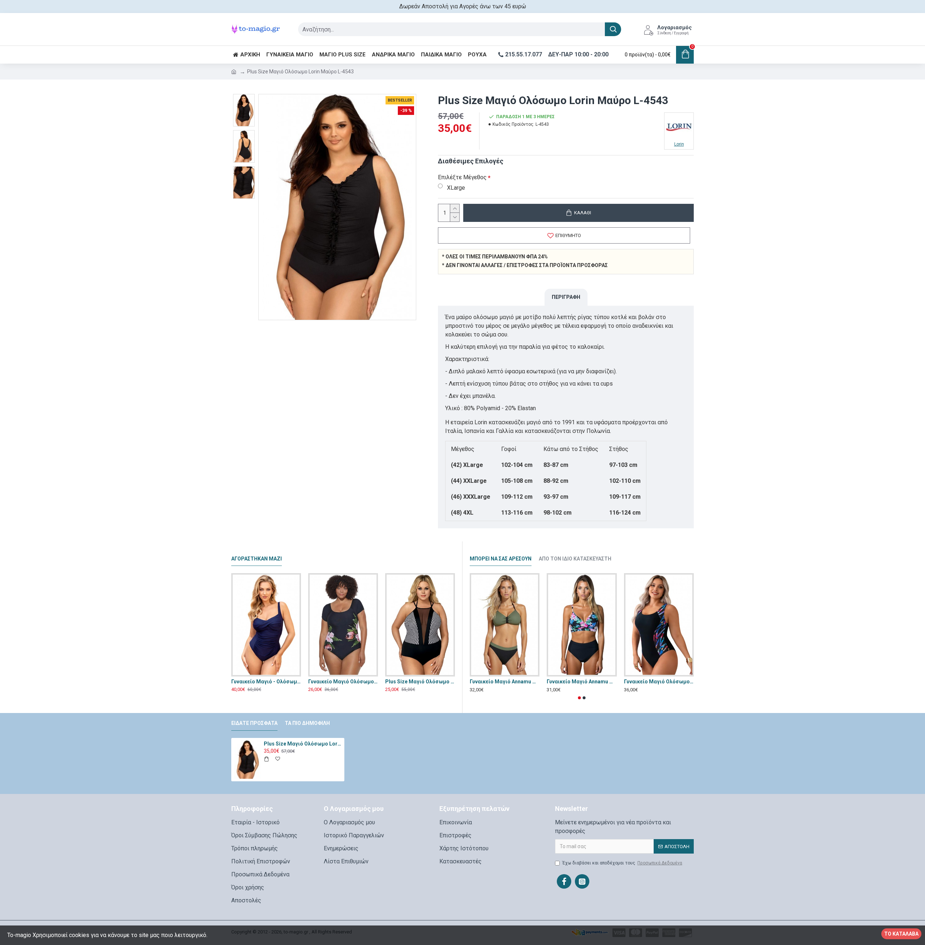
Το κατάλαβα (901, 934)
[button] (579, 697)
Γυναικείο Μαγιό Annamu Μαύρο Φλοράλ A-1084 (581, 681)
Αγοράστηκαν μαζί (256, 559)
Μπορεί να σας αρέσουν (501, 559)
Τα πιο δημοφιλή (307, 723)
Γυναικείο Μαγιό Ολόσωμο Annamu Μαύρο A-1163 (659, 681)
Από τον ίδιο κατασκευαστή (575, 559)
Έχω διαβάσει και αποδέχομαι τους (622, 862)
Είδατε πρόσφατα (254, 723)
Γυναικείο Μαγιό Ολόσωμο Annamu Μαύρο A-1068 (343, 681)
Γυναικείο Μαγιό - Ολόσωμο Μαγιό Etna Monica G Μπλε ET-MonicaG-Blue (266, 681)
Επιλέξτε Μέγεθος (462, 177)
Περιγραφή (566, 297)
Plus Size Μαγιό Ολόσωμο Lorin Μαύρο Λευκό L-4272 (420, 681)
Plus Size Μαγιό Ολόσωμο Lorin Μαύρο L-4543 (303, 744)
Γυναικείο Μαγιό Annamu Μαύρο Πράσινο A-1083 (504, 681)
